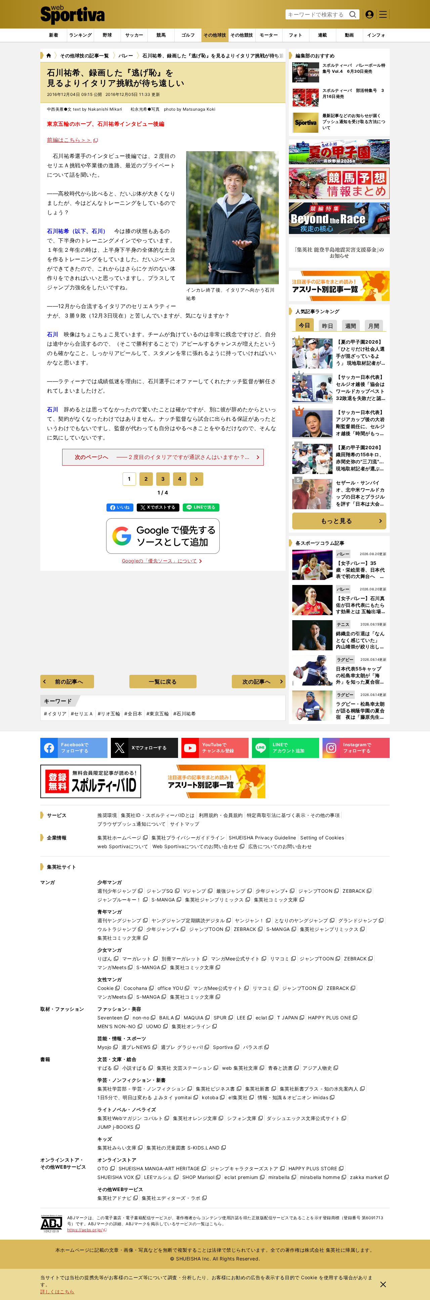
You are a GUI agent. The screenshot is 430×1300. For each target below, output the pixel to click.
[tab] (107, 35)
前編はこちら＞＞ (69, 139)
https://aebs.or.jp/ (87, 1229)
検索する (351, 15)
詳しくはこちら (57, 1291)
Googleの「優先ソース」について (159, 561)
